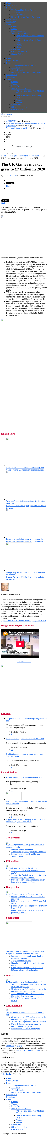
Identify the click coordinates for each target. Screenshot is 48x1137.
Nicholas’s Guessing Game (22, 849)
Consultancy (11, 22)
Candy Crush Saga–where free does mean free (25, 738)
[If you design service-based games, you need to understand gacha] (7, 843)
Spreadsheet (12, 917)
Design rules (12, 887)
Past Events (16, 49)
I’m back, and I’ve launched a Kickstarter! (23, 868)
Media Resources (18, 31)
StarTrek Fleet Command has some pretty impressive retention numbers (28, 881)
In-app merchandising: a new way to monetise (24, 539)
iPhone (29, 1050)
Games (19, 47)
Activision (10, 1046)
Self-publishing (14, 1005)
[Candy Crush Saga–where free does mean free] (7, 892)
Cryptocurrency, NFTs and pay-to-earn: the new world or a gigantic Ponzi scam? (25, 820)
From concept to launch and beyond (25, 854)
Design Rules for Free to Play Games (26, 17)
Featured (5, 713)
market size (16, 620)
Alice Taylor (6, 1074)
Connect (14, 26)
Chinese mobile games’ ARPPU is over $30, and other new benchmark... (27, 969)
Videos (14, 29)
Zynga (19, 1046)
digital (3, 620)
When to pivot (17, 856)
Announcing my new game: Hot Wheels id (28, 852)
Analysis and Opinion (19, 156)
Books (8, 8)
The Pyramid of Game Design (23, 10)
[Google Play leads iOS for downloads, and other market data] (19, 571)
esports (9, 620)
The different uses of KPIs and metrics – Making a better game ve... (27, 994)
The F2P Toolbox (18, 15)
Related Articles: (9, 772)
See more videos (24, 661)
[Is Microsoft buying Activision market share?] (7, 980)
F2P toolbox (12, 861)
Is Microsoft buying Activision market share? (24, 777)
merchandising (27, 620)
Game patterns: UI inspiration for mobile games (25, 467)
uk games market (39, 620)
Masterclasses (11, 19)
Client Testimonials (19, 52)
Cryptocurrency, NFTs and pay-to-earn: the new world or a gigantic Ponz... (28, 990)
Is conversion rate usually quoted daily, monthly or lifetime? (27, 957)
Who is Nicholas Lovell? (21, 33)
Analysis (35, 156)
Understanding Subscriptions (23, 877)
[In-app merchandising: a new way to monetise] (19, 537)
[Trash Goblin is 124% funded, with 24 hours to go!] (7, 1011)
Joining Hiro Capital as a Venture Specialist (28, 875)
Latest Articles (12, 5)
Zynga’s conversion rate (21, 961)
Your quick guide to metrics (17, 128)
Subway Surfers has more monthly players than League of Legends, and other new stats (25, 952)
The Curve (15, 12)
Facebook (21, 1050)
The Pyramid (13, 837)
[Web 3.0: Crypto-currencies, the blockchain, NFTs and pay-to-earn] (14, 799)
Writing (19, 45)
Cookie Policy (17, 54)
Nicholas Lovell (10, 175)
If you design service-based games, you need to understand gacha (27, 1025)
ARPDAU (10, 121)
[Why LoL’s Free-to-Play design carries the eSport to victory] (19, 499)
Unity (38, 1050)
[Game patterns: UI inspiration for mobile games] (19, 466)
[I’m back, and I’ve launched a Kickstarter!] (7, 866)
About (8, 24)
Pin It (8, 186)
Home (8, 3)
